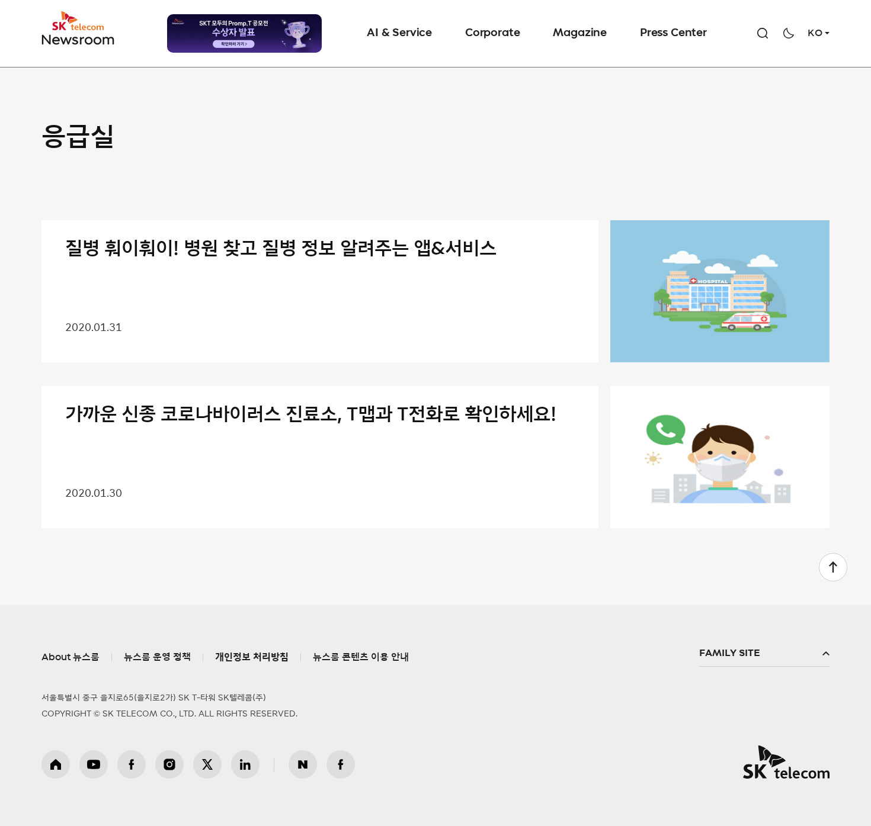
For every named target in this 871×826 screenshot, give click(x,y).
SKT (78, 28)
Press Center (673, 33)
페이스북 (131, 764)
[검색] (762, 33)
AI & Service (399, 33)
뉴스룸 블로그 (303, 764)
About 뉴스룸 (70, 657)
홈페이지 (55, 764)
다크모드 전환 (789, 33)
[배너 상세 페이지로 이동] (244, 33)
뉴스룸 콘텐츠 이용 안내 (361, 657)
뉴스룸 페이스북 (340, 764)
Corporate (492, 33)
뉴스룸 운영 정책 (157, 657)
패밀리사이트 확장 (764, 654)
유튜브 (93, 764)
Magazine (580, 33)
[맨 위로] (833, 567)
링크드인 (245, 764)
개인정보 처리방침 (252, 657)
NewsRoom (78, 39)
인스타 (169, 764)
